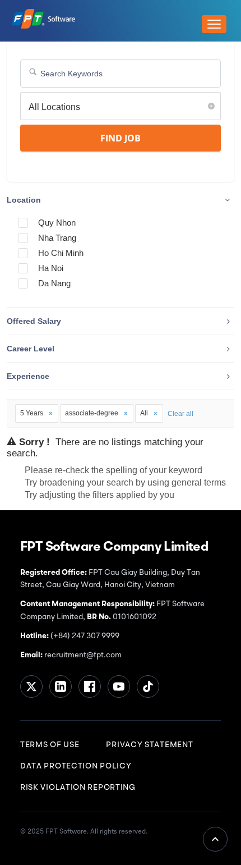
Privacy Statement (149, 745)
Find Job (120, 138)
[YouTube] (119, 686)
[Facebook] (89, 686)
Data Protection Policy (75, 766)
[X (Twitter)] (31, 686)
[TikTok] (148, 686)
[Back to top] (215, 839)
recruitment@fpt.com (82, 655)
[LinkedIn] (60, 686)
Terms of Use (49, 745)
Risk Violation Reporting (78, 787)
